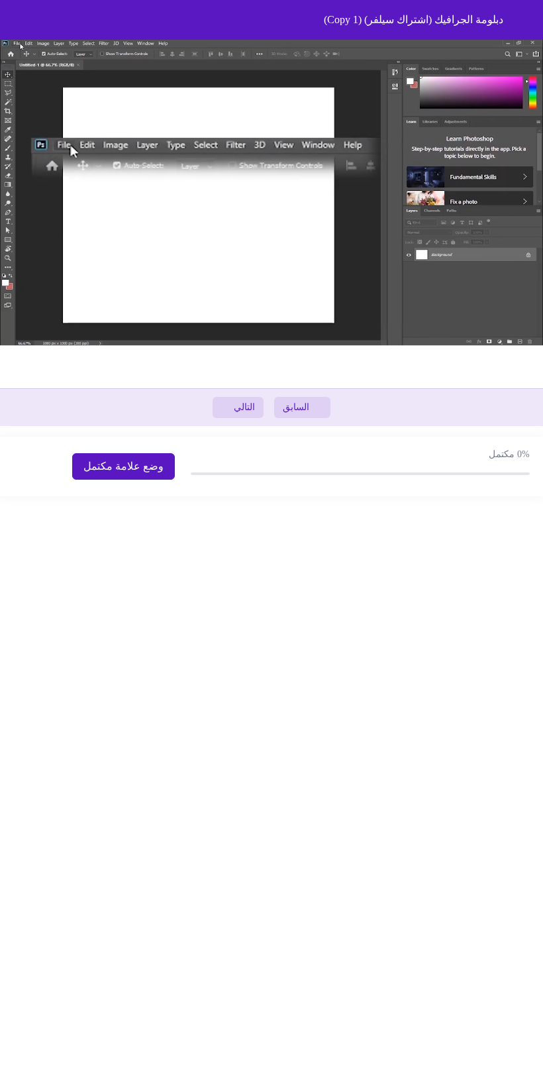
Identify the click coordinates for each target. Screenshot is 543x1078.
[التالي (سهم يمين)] (520, 539)
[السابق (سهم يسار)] (23, 539)
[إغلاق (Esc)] (528, 14)
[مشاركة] (499, 14)
